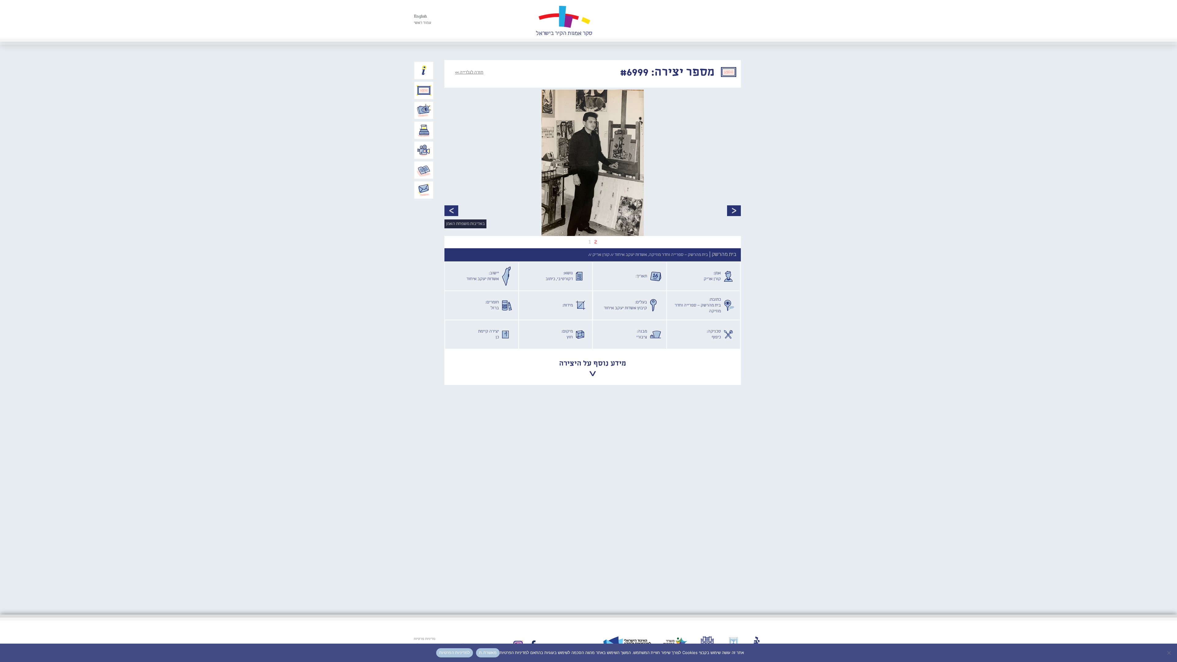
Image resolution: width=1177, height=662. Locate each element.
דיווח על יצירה (424, 110)
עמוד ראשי (422, 23)
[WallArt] (563, 19)
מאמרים (424, 170)
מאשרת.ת (488, 652)
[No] (1169, 653)
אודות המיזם (424, 70)
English (420, 16)
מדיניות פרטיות (424, 639)
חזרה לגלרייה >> (469, 72)
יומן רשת (424, 130)
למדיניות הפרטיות (454, 652)
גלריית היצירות (424, 90)
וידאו (424, 150)
